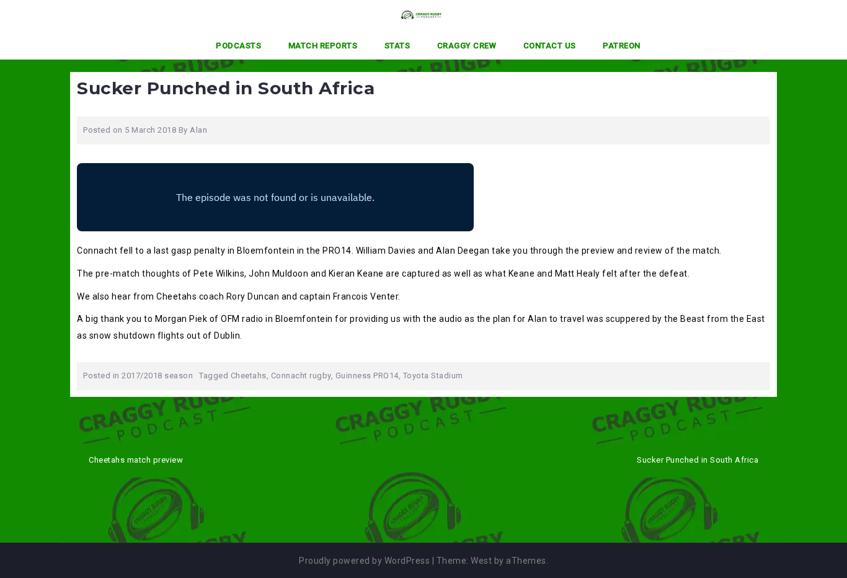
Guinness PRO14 (367, 375)
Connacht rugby (301, 375)
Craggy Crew (467, 45)
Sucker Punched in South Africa (697, 460)
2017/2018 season (157, 375)
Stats (397, 45)
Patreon (622, 45)
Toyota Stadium (433, 375)
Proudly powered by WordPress (364, 561)
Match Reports (323, 45)
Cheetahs (249, 375)
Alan (198, 130)
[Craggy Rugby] (419, 14)
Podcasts (238, 45)
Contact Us (549, 45)
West (481, 561)
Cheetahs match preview (136, 460)
